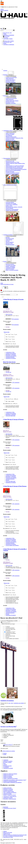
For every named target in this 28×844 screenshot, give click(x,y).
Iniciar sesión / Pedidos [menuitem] (8, 38)
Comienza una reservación (11, 98)
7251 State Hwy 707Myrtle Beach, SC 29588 (8, 311)
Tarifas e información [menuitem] (10, 133)
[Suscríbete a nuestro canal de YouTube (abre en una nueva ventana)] (4, 820)
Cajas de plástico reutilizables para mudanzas (12, 782)
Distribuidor (5, 807)
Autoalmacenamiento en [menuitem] (12, 162)
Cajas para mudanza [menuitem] (10, 202)
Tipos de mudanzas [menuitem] (10, 242)
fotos (7, 308)
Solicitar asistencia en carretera (8, 751)
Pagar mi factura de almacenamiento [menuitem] (13, 170)
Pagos (4, 763)
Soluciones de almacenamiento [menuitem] (12, 209)
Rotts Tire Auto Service (9, 362)
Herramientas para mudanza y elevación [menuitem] (14, 206)
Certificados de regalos (8, 797)
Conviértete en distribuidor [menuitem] (8, 35)
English (4, 754)
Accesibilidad (6, 767)
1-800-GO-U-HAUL (8, 744)
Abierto (2, 9)
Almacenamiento (14, 158)
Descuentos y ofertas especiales (9, 798)
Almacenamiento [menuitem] (6, 158)
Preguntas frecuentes (7, 765)
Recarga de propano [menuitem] (10, 264)
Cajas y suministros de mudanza (9, 792)
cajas (9, 703)
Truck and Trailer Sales (10, 415)
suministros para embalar (19, 703)
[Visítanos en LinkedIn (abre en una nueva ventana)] (4, 817)
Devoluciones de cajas (10, 636)
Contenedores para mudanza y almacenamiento (14, 780)
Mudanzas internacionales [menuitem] (11, 136)
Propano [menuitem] (5, 261)
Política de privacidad (7, 832)
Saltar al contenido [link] (4, 10)
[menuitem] (16, 98)
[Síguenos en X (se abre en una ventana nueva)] (4, 819)
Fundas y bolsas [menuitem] (9, 205)
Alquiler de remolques (7, 777)
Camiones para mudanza (11, 353)
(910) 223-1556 (9, 565)
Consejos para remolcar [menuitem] (10, 79)
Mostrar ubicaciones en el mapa (7, 284)
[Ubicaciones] (5, 28)
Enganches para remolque (11, 355)
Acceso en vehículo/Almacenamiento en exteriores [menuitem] (16, 169)
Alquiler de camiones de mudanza (10, 773)
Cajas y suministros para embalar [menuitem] (10, 184)
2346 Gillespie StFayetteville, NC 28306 (8, 563)
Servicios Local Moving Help (9, 726)
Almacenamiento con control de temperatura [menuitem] (15, 165)
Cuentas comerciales (7, 787)
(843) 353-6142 (9, 314)
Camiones (7, 626)
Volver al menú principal (11, 76)
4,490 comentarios (15, 570)
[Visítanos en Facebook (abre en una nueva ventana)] (4, 811)
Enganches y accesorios (8, 789)
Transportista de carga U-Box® (9, 808)
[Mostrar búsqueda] (4, 29)
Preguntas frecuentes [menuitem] (10, 81)
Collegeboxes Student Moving (9, 796)
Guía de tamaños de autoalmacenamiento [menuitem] (14, 168)
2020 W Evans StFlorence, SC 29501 (7, 496)
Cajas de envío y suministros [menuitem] (11, 204)
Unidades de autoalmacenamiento (10, 781)
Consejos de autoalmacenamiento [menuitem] (12, 172)
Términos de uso (6, 833)
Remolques (11, 74)
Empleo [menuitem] (4, 33)
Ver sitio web (8, 372)
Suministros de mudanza (11, 358)
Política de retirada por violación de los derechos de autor (15, 834)
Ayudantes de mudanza (18, 234)
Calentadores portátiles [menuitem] (10, 267)
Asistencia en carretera (7, 761)
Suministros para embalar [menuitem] (11, 203)
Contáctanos (5, 759)
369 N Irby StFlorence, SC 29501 (7, 431)
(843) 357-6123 (9, 377)
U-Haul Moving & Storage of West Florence (15, 486)
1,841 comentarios (15, 503)
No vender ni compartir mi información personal (13, 836)
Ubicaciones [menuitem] (6, 36)
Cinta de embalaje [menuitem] (9, 208)
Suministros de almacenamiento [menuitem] (12, 174)
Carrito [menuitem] (6, 37)
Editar (2, 283)
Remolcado (5, 95)
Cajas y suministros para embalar (10, 199)
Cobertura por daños (7, 793)
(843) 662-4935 (9, 499)
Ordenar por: (3, 294)
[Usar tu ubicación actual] (7, 620)
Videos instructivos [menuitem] (10, 78)
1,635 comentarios (15, 382)
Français (5, 753)
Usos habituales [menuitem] (9, 135)
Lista (7, 286)
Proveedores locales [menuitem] (10, 238)
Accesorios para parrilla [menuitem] (10, 265)
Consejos (5, 764)
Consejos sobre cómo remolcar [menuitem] (12, 100)
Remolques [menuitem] (5, 74)
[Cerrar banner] (1, 1)
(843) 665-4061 (9, 434)
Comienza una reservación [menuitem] (11, 77)
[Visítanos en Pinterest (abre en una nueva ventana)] (4, 815)
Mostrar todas (6, 332)
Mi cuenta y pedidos (7, 762)
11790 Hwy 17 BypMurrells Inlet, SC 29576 (8, 375)
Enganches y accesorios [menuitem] (10, 82)
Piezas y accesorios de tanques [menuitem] (12, 270)
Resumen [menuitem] (8, 237)
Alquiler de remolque (7, 776)
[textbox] (14, 621)
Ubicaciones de (8, 837)
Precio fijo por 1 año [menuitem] (7, 32)
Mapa (7, 288)
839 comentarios (15, 319)
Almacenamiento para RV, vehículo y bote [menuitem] (14, 166)
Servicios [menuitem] (8, 240)
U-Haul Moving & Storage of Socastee (13, 299)
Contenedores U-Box (10, 352)
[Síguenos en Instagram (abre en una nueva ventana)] (4, 813)
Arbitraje (5, 831)
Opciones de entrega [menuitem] (10, 134)
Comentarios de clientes (8, 768)
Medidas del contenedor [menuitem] (11, 140)
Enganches (7, 634)
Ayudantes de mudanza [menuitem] (8, 234)
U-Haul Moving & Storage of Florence (13, 419)
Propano (9, 261)
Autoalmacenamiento (10, 357)
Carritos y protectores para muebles (10, 778)
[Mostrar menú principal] (2, 12)
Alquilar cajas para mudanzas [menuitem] (12, 210)
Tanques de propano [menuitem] (10, 268)
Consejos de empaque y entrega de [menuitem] (14, 138)
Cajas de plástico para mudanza (12, 545)
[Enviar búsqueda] (14, 30)
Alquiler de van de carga (8, 774)
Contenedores (17, 130)
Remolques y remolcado (11, 354)
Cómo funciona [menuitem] (9, 239)
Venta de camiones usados (8, 791)
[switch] (14, 287)
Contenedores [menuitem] (8, 130)
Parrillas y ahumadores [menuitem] (10, 266)
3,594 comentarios (15, 439)
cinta (12, 703)
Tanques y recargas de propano (9, 795)
